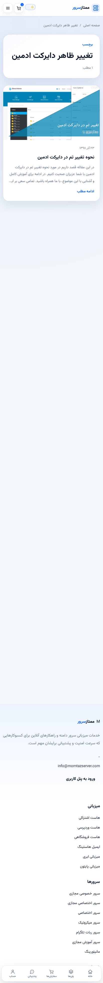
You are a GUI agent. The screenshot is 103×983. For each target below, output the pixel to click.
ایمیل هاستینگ (89, 847)
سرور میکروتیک (89, 923)
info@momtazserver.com (79, 766)
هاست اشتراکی (89, 818)
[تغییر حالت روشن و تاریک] (30, 7)
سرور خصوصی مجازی (84, 893)
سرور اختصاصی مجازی (84, 903)
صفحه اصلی (91, 25)
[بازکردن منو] (7, 8)
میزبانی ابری (91, 857)
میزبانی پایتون (90, 866)
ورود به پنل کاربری (80, 779)
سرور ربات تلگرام (88, 932)
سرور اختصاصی (89, 913)
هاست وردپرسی (89, 828)
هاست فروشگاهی (87, 837)
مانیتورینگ (92, 952)
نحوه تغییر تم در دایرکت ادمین (66, 157)
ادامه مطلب (85, 191)
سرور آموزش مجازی (86, 942)
